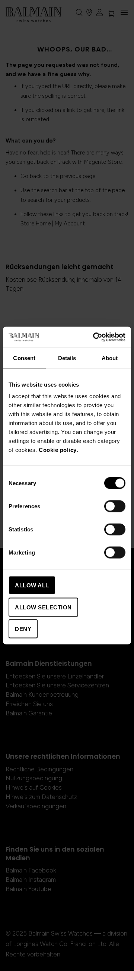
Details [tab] (67, 358)
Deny (23, 629)
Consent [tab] (24, 358)
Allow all (32, 585)
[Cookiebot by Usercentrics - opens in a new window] (94, 337)
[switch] (114, 507)
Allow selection (43, 607)
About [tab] (110, 358)
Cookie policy (58, 450)
